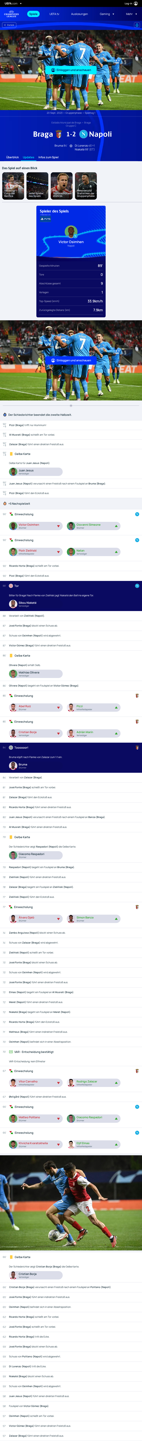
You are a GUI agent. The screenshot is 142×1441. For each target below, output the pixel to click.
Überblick (12, 157)
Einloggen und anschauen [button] (74, 70)
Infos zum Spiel (48, 157)
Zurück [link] (10, 24)
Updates (28, 157)
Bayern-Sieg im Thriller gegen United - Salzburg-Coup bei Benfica (13, 189)
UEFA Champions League (11, 14)
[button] (107, 14)
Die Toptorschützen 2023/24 (62, 193)
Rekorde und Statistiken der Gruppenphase (86, 193)
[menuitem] (35, 14)
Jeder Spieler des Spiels (36, 195)
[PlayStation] (45, 219)
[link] (33, 14)
